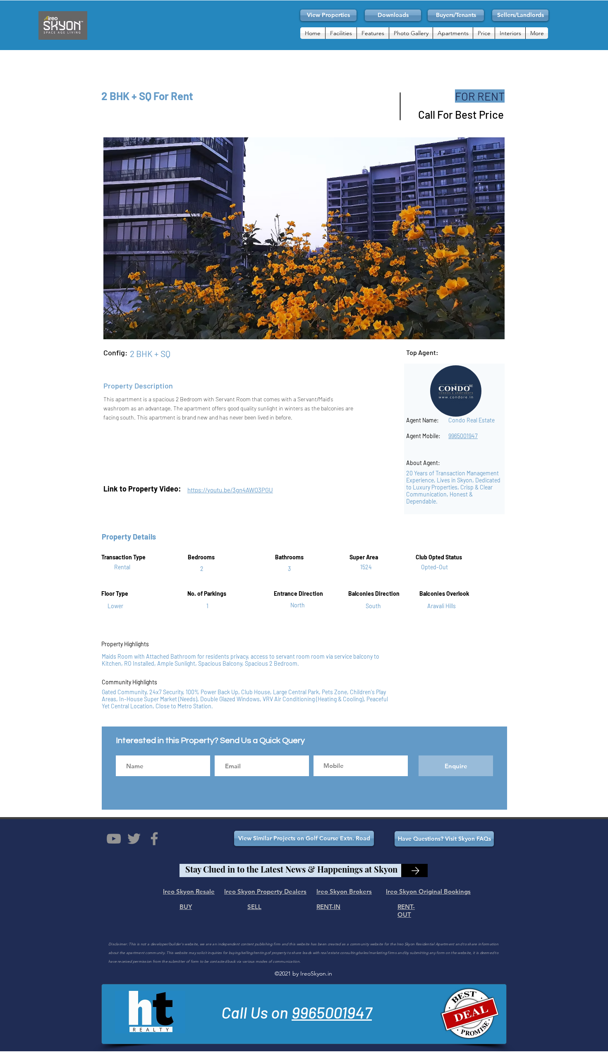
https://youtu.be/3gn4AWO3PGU (230, 490)
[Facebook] (154, 838)
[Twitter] (134, 838)
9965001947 (332, 1012)
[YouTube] (113, 838)
